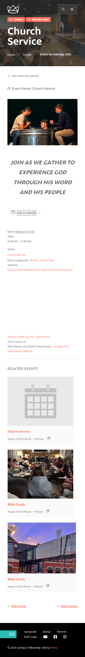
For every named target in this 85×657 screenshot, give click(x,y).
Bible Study (16, 504)
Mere (54, 647)
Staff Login (30, 636)
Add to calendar (26, 212)
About (47, 631)
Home (11, 54)
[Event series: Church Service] (48, 438)
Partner (61, 631)
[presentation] (40, 401)
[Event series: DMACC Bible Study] (47, 511)
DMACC (18, 19)
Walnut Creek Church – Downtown (28, 336)
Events (27, 54)
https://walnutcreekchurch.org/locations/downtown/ (40, 269)
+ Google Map (60, 346)
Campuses (30, 631)
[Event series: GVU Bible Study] (47, 585)
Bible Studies (69, 606)
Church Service (16, 254)
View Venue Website (20, 351)
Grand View (40, 19)
